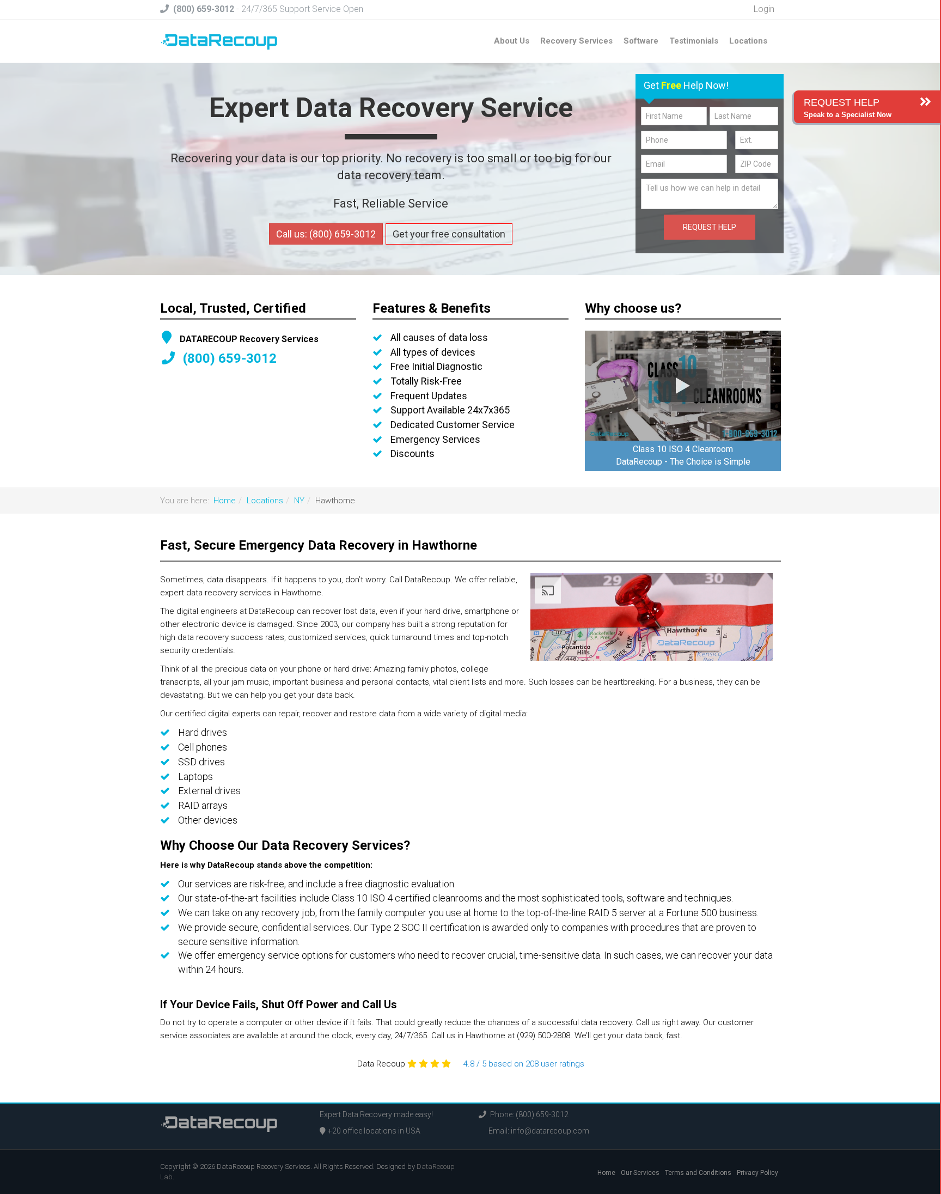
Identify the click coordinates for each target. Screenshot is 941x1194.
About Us (511, 41)
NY (299, 500)
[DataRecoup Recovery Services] (219, 41)
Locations (748, 41)
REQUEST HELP (709, 227)
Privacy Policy (757, 1173)
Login (762, 9)
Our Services (640, 1173)
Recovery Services (576, 41)
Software (641, 41)
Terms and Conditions (698, 1173)
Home (224, 500)
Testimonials (693, 41)
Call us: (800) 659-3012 (326, 234)
